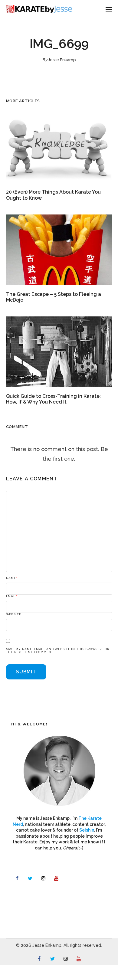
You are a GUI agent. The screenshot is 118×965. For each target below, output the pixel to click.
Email (12, 596)
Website (13, 614)
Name (11, 578)
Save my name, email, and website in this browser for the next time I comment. (57, 651)
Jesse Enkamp (62, 59)
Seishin (86, 830)
